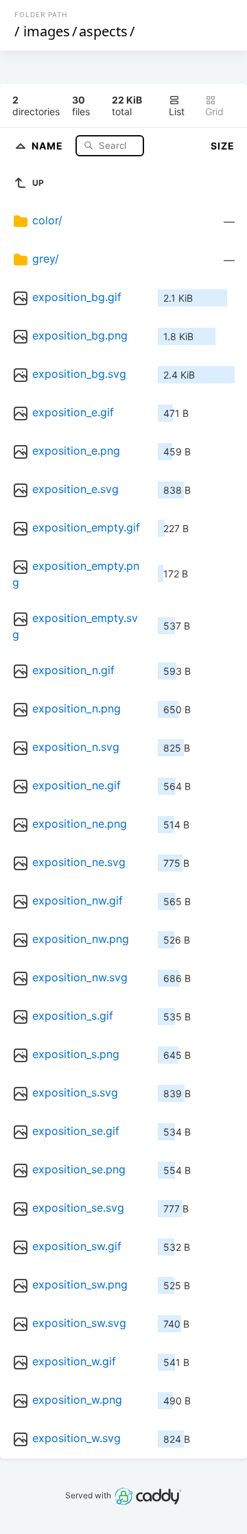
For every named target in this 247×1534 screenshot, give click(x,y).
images (46, 31)
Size (223, 146)
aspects (103, 31)
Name (49, 145)
